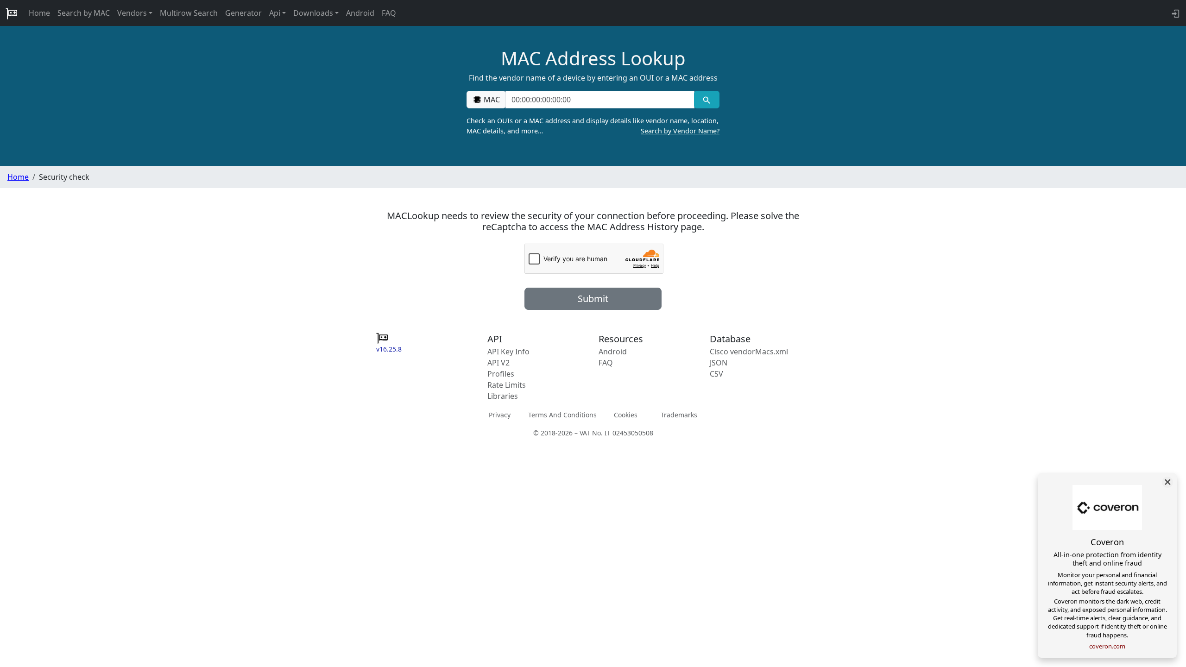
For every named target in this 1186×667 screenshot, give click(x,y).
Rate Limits (506, 385)
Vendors (132, 13)
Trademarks (679, 414)
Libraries (502, 396)
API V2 (498, 363)
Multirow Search (189, 13)
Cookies (625, 414)
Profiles (500, 374)
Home (39, 13)
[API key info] (1174, 13)
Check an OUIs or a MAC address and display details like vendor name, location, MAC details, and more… (593, 125)
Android (360, 13)
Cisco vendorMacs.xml (749, 351)
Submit (593, 298)
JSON (718, 363)
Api (274, 13)
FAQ (389, 13)
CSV (716, 374)
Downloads (313, 13)
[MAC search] (706, 99)
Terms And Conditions (562, 414)
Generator (243, 13)
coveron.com (1107, 646)
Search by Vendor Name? (680, 130)
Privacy (500, 414)
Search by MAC (83, 13)
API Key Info (508, 351)
